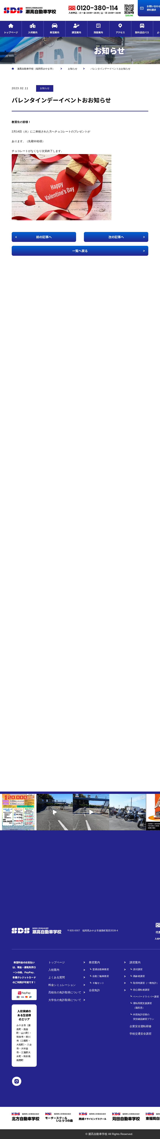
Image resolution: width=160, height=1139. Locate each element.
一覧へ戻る (80, 250)
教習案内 (94, 962)
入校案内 (53, 969)
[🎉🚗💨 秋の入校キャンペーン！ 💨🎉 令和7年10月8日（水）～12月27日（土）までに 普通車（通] (18, 812)
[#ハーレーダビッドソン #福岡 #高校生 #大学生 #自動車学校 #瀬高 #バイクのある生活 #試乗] (91, 812)
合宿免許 (94, 990)
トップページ (56, 962)
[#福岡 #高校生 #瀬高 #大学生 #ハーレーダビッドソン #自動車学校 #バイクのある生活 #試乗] (54, 812)
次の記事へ (116, 237)
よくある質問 (56, 977)
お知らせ (44, 88)
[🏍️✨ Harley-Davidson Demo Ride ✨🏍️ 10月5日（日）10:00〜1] (127, 812)
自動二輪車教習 (100, 976)
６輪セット (98, 983)
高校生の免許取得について (64, 992)
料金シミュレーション (62, 984)
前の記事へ (44, 237)
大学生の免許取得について (64, 999)
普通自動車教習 (100, 969)
